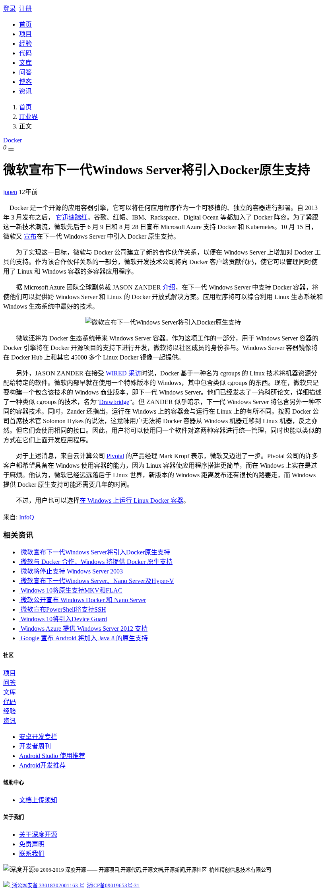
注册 (25, 8)
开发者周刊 (35, 746)
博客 (25, 81)
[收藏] (11, 149)
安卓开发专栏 (38, 736)
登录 (9, 8)
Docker (12, 140)
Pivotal (115, 456)
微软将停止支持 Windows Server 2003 (71, 571)
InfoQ (26, 517)
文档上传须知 (38, 800)
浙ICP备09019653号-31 (113, 885)
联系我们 (32, 853)
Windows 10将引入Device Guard (63, 619)
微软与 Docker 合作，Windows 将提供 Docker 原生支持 (96, 561)
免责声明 (32, 844)
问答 (25, 72)
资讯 (25, 91)
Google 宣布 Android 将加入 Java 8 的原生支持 (83, 638)
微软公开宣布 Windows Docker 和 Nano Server (82, 600)
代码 (25, 53)
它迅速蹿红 (71, 217)
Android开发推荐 (42, 765)
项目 (25, 34)
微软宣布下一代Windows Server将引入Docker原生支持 (94, 552)
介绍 (169, 287)
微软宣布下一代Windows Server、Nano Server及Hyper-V (96, 580)
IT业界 (28, 116)
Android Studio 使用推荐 (52, 755)
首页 (25, 24)
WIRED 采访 (123, 373)
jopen (10, 192)
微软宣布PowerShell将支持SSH (62, 609)
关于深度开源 (38, 834)
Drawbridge (114, 401)
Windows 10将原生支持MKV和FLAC (70, 590)
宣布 (30, 236)
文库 (25, 62)
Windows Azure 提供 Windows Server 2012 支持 (83, 628)
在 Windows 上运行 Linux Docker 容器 (131, 500)
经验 (25, 43)
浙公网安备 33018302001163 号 (47, 885)
